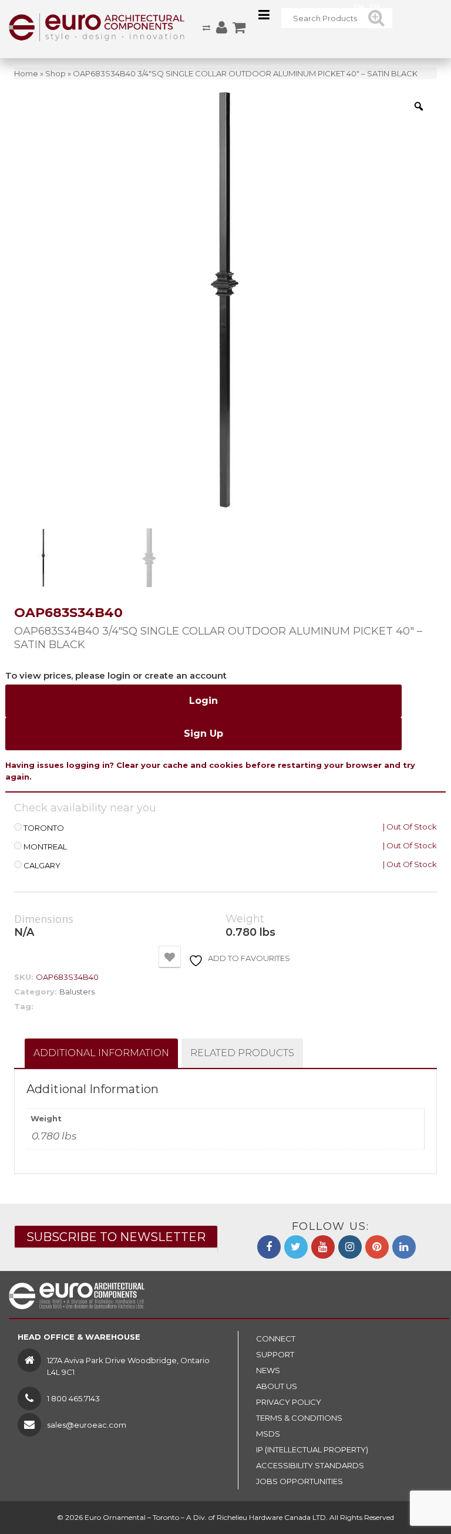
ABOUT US (276, 1386)
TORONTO (43, 828)
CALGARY (41, 865)
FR (374, 7)
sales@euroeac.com (86, 1425)
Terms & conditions (299, 1417)
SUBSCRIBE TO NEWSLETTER (116, 1237)
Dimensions (43, 919)
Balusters (77, 991)
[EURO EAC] (97, 26)
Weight (245, 919)
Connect (275, 1338)
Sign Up (203, 733)
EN (359, 7)
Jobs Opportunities (299, 1481)
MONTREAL (45, 846)
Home (26, 73)
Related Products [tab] (242, 1052)
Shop (55, 73)
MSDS (268, 1433)
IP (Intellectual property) (312, 1449)
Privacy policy (288, 1402)
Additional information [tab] (101, 1052)
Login (203, 700)
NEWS (268, 1370)
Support (275, 1354)
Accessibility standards (310, 1465)
